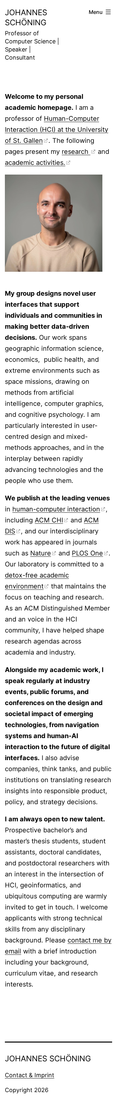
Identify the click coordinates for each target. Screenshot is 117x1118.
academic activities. (35, 162)
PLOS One (87, 553)
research (76, 151)
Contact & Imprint (29, 1075)
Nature (40, 553)
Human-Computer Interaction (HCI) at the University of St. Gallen (56, 129)
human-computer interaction (56, 509)
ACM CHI (49, 520)
